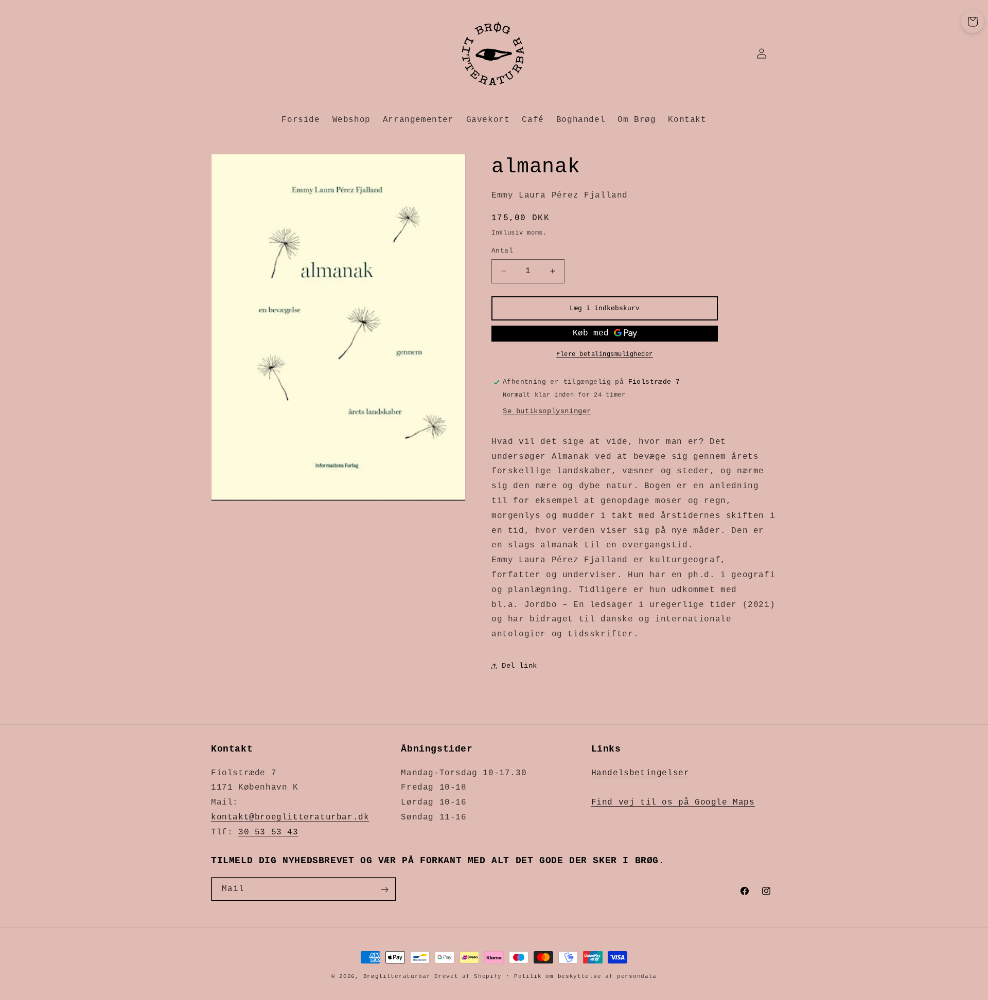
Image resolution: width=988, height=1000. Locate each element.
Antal (502, 251)
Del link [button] (519, 666)
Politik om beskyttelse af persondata (585, 976)
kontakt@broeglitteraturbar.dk (290, 817)
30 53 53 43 (268, 832)
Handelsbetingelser (640, 772)
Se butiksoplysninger (547, 411)
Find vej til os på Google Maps (673, 802)
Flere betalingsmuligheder (604, 354)
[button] (972, 21)
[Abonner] (384, 890)
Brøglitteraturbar (397, 976)
